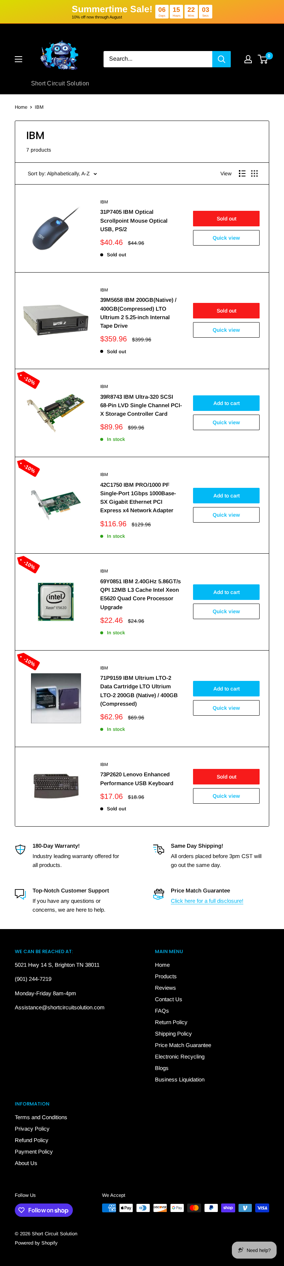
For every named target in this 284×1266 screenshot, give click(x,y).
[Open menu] (18, 59)
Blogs (162, 1068)
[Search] (221, 59)
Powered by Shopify (36, 1243)
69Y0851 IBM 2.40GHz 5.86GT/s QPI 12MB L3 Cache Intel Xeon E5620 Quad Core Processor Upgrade (140, 594)
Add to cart (226, 403)
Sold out (226, 219)
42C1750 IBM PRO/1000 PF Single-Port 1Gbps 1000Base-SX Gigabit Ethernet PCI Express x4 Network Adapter (138, 498)
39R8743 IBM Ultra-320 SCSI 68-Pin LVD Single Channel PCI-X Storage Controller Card (141, 405)
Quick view (226, 238)
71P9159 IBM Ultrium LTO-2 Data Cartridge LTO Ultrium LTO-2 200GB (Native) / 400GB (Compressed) (139, 691)
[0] (263, 59)
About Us (26, 1163)
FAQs (162, 1010)
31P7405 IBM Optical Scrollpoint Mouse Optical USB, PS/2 (134, 220)
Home (21, 107)
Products (166, 976)
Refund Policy (31, 1140)
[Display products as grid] (254, 173)
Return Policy (171, 1022)
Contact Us (168, 999)
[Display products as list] (242, 173)
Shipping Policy (173, 1033)
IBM (39, 107)
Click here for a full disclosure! (207, 901)
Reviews (165, 988)
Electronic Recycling (179, 1056)
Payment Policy (34, 1151)
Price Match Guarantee (183, 1045)
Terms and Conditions (41, 1117)
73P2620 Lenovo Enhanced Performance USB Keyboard (136, 778)
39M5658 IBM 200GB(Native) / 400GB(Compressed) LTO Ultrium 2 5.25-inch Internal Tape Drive (138, 313)
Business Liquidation (179, 1079)
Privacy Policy (32, 1128)
